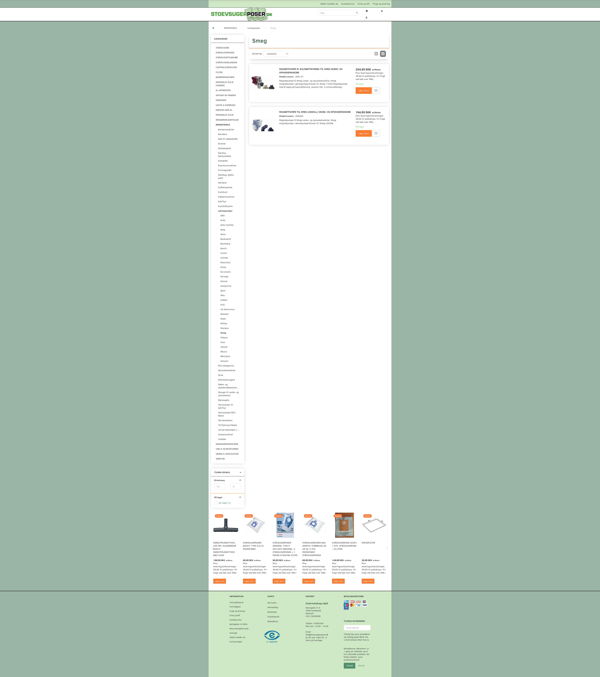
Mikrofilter (368, 542)
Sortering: (257, 53)
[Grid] (376, 54)
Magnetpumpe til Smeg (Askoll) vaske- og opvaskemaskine (315, 111)
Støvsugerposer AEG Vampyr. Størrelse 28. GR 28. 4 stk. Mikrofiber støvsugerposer (314, 549)
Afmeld (361, 665)
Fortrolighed (235, 606)
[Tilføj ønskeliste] (376, 90)
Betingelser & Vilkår (239, 624)
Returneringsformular (239, 628)
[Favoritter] (368, 11)
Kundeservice (348, 3)
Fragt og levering (381, 3)
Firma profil (364, 3)
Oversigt (233, 632)
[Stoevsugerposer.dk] (241, 14)
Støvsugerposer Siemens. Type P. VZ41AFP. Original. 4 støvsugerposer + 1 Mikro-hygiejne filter (285, 549)
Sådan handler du (329, 3)
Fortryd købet (236, 641)
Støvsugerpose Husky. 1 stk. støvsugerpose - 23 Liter (344, 545)
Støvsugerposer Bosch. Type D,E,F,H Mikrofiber (253, 545)
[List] (383, 54)
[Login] (368, 17)
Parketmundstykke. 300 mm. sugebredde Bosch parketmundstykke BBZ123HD (224, 549)
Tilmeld (349, 665)
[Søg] (357, 12)
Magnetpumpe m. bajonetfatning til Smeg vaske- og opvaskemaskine (310, 70)
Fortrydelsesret (236, 602)
